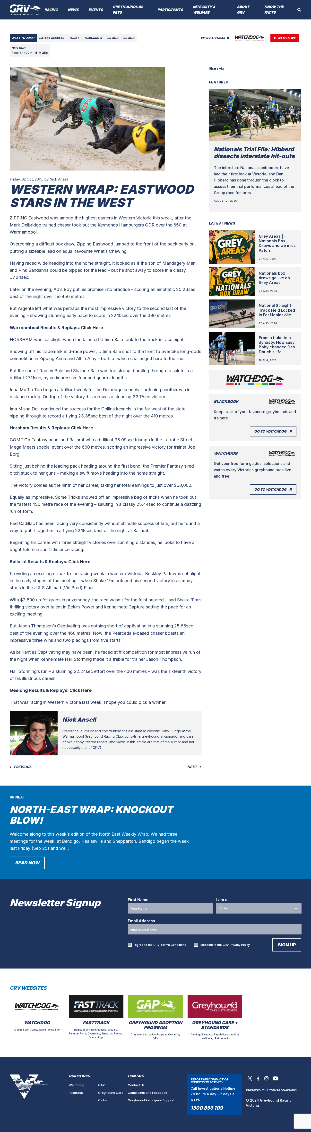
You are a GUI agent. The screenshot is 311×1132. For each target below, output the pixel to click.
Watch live (286, 38)
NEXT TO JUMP (23, 38)
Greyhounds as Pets (128, 9)
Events (95, 10)
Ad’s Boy (62, 289)
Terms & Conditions (282, 1090)
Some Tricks (67, 497)
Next (192, 767)
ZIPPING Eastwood (29, 217)
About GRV (243, 9)
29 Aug (112, 38)
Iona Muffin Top (26, 389)
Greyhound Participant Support (151, 1100)
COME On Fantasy (28, 439)
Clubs (102, 1100)
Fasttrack (76, 1093)
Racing (51, 10)
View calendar (213, 38)
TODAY (74, 38)
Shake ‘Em (103, 580)
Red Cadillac (22, 523)
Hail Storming (78, 659)
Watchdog (76, 1085)
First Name (138, 899)
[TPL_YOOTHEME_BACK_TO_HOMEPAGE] (25, 9)
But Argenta (22, 308)
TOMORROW (93, 38)
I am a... (223, 899)
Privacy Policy (240, 945)
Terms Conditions (173, 945)
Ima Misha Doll (25, 408)
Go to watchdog (270, 431)
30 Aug (128, 38)
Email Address (141, 920)
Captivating (68, 625)
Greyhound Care (110, 1093)
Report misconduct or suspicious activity (209, 1081)
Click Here (92, 327)
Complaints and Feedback (147, 1093)
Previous (22, 767)
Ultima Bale (111, 339)
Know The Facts (274, 9)
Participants (170, 10)
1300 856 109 (206, 1108)
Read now (27, 862)
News (73, 10)
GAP (101, 1085)
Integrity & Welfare (204, 9)
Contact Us (136, 1085)
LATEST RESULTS (51, 38)
